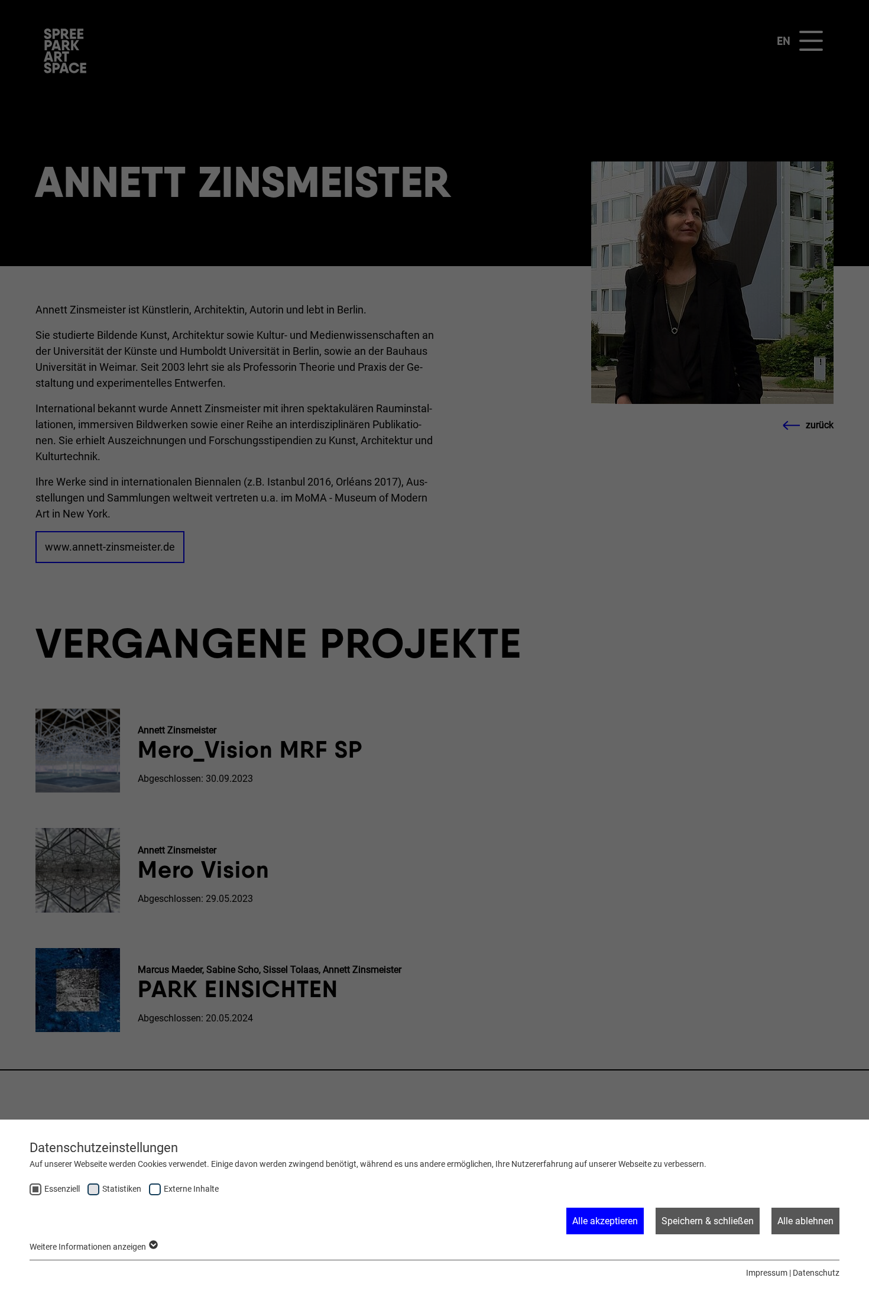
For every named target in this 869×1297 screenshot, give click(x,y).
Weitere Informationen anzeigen (89, 1246)
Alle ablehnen (805, 1221)
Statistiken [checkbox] (121, 1189)
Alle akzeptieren (605, 1221)
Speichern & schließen (708, 1221)
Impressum (766, 1272)
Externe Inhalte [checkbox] (191, 1189)
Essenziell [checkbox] (62, 1189)
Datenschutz (816, 1272)
